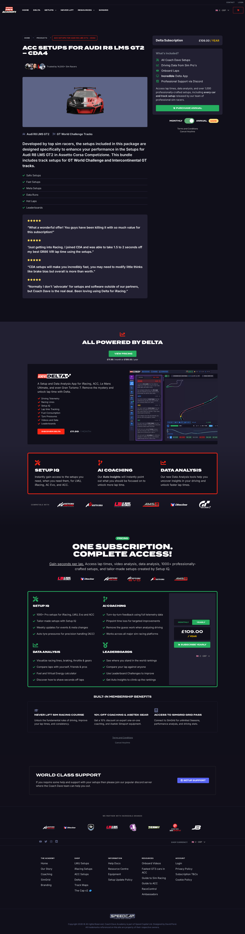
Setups (49, 10)
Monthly (183, 622)
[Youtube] (40, 841)
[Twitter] (45, 841)
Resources (85, 10)
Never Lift (67, 10)
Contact (230, 2)
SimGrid (103, 10)
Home (25, 10)
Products (42, 38)
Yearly (201, 622)
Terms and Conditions (187, 128)
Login (240, 2)
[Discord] (56, 841)
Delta (36, 10)
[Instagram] (51, 841)
